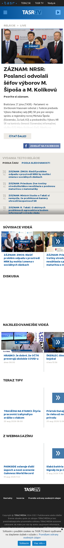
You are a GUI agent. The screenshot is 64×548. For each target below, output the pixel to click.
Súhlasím (24, 543)
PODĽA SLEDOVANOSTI (36, 162)
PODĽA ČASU (10, 162)
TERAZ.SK (26, 3)
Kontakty (7, 498)
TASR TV (39, 3)
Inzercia (20, 498)
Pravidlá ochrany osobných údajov (44, 498)
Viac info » (39, 543)
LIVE (23, 25)
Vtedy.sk (51, 3)
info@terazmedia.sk (52, 527)
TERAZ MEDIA (20, 515)
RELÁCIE (9, 25)
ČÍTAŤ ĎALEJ (17, 136)
